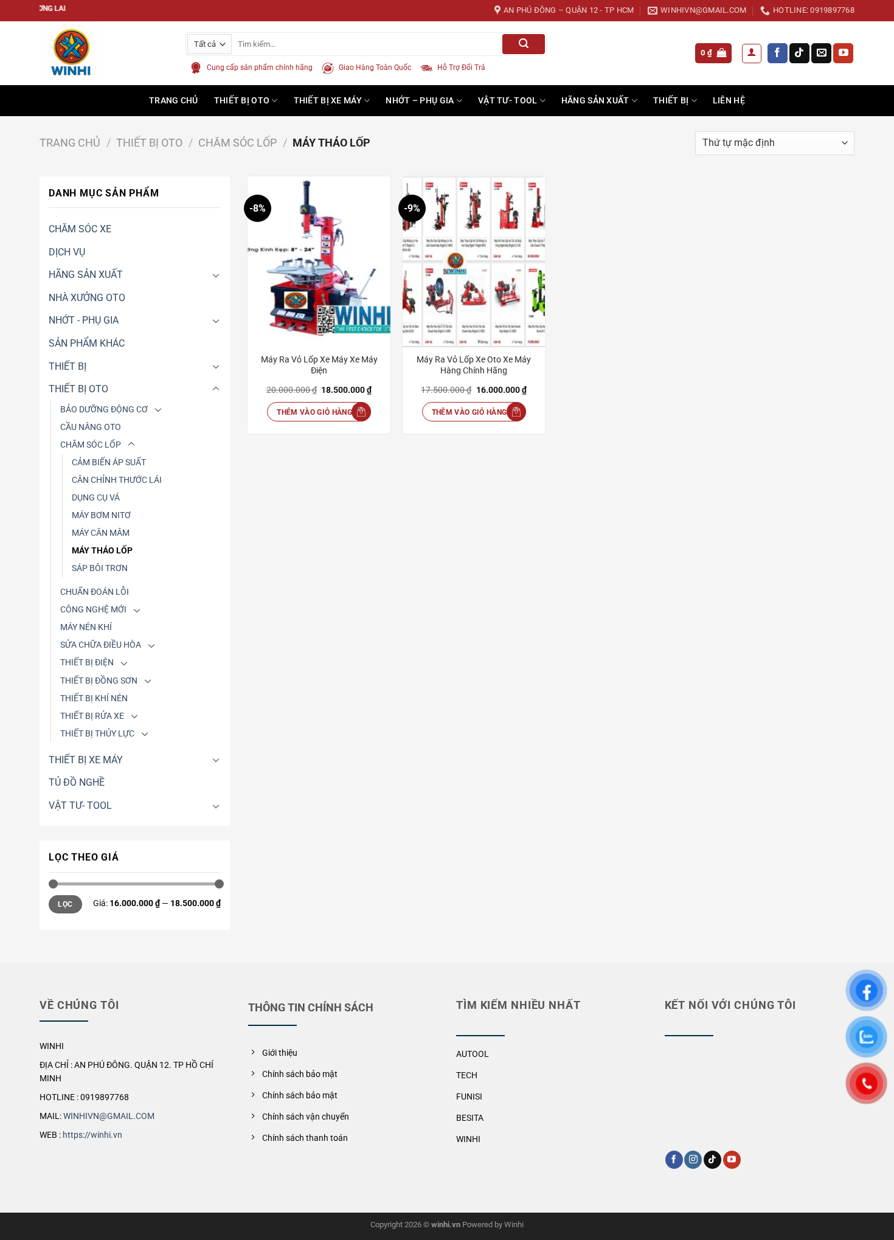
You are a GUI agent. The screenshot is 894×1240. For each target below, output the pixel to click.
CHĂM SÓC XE (80, 229)
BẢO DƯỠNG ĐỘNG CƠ (104, 409)
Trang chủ (70, 142)
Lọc (65, 904)
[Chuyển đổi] (216, 275)
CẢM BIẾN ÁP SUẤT (109, 462)
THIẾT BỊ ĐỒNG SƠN (98, 681)
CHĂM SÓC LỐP (237, 142)
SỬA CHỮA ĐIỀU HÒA (100, 645)
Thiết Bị (670, 100)
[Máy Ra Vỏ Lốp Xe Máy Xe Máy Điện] (319, 261)
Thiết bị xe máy (328, 100)
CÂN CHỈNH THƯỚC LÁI (117, 480)
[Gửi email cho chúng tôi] (821, 53)
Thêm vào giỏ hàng (314, 412)
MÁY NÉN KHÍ (86, 627)
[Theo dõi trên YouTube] (843, 53)
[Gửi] (523, 44)
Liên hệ (729, 100)
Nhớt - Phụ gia (84, 320)
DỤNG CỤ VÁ (96, 498)
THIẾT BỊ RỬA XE (92, 716)
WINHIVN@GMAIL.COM (108, 1116)
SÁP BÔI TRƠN (100, 568)
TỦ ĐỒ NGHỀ (77, 782)
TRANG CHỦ (173, 100)
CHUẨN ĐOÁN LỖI (94, 592)
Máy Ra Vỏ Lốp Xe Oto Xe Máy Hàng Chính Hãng (474, 365)
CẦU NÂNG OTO (90, 427)
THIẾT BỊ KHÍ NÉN (94, 698)
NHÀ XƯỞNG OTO (87, 297)
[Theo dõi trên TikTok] (799, 53)
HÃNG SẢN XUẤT (595, 100)
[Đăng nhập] (751, 53)
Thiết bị (67, 366)
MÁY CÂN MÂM (101, 533)
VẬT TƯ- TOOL (507, 100)
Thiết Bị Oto (241, 100)
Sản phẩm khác (87, 343)
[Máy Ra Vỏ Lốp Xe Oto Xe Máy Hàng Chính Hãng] (474, 261)
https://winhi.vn (92, 1135)
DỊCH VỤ (67, 252)
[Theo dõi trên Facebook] (778, 53)
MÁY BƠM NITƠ (101, 515)
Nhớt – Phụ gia (420, 100)
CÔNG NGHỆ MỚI (93, 609)
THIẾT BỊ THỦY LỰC (97, 734)
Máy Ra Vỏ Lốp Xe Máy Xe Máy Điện (319, 365)
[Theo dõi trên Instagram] (693, 1160)
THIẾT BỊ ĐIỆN (87, 662)
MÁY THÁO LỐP (102, 551)
